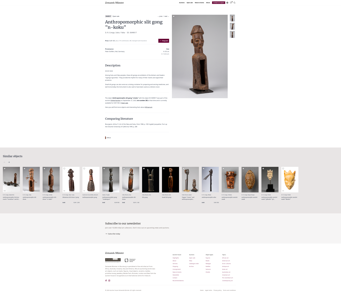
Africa (109, 138)
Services (175, 263)
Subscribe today (114, 234)
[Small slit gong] (170, 179)
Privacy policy (218, 290)
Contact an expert (218, 2)
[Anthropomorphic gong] (90, 179)
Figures (208, 258)
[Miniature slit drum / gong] (71, 179)
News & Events (199, 2)
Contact (175, 278)
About (208, 2)
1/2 (223, 191)
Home (202, 290)
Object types (209, 255)
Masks (207, 261)
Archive (191, 266)
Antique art (225, 266)
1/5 (44, 191)
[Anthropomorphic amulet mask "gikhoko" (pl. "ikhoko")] (269, 179)
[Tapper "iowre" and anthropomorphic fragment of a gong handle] (190, 179)
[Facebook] (106, 280)
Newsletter (176, 275)
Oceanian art (226, 275)
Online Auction (116, 100)
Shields (208, 272)
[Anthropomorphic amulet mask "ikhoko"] (289, 179)
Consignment (177, 269)
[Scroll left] (9, 162)
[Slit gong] (150, 179)
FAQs (190, 261)
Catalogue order (194, 263)
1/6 (64, 191)
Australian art (226, 272)
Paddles (208, 266)
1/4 (24, 191)
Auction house (177, 255)
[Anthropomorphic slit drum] (31, 179)
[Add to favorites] (173, 16)
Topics (224, 255)
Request (165, 41)
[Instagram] (109, 280)
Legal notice (208, 290)
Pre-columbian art (227, 278)
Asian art (225, 269)
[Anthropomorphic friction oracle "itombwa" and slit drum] (11, 179)
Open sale (190, 2)
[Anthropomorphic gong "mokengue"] (110, 179)
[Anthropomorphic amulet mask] (230, 179)
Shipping (175, 266)
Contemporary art (227, 280)
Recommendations (178, 280)
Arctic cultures (226, 263)
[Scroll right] (4, 162)
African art (148, 107)
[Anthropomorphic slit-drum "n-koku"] (51, 179)
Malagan (208, 263)
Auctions (182, 2)
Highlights (176, 258)
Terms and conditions (229, 290)
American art (226, 261)
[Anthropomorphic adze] (210, 179)
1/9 (4, 191)
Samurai (208, 269)
